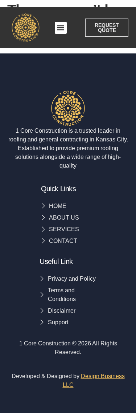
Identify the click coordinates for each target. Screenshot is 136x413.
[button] (61, 28)
